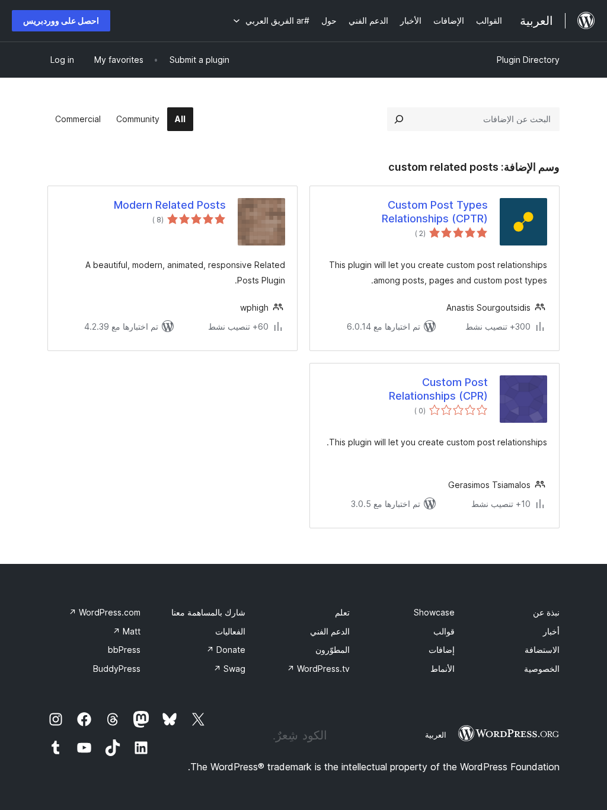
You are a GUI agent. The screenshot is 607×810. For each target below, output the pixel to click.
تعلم (342, 612)
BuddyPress (116, 669)
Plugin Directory (528, 60)
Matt (126, 631)
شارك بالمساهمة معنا (208, 612)
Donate (225, 650)
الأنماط (442, 669)
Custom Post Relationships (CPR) (438, 389)
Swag (229, 669)
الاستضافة (542, 650)
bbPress (124, 650)
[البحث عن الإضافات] (399, 119)
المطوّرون (332, 650)
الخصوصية (542, 669)
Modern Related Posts (170, 205)
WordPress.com (104, 612)
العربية (435, 734)
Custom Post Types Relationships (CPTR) (435, 212)
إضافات (442, 650)
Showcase (434, 612)
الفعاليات (230, 631)
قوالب (444, 631)
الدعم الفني (330, 631)
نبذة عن (546, 612)
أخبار (551, 631)
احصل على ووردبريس (61, 20)
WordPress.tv (318, 669)
